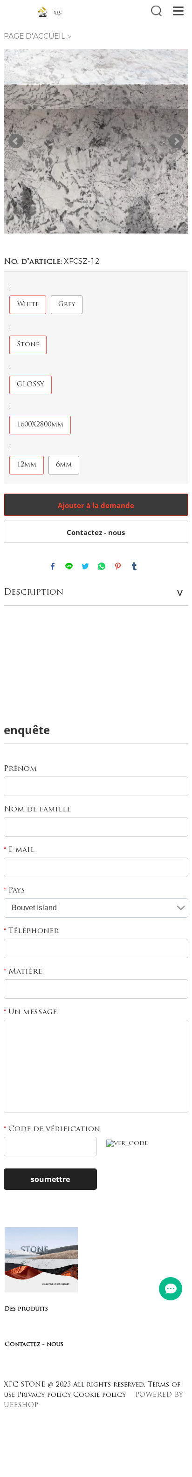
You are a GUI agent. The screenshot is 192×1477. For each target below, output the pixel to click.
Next (176, 141)
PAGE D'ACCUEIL (34, 36)
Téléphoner (31, 931)
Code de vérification (52, 1129)
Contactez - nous (96, 532)
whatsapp (101, 566)
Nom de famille (37, 809)
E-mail (19, 850)
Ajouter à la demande (96, 505)
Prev (15, 141)
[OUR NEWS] (41, 1290)
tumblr (134, 566)
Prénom (20, 769)
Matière (23, 972)
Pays (14, 890)
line (69, 566)
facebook (52, 566)
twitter (85, 566)
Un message (30, 1012)
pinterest (118, 566)
